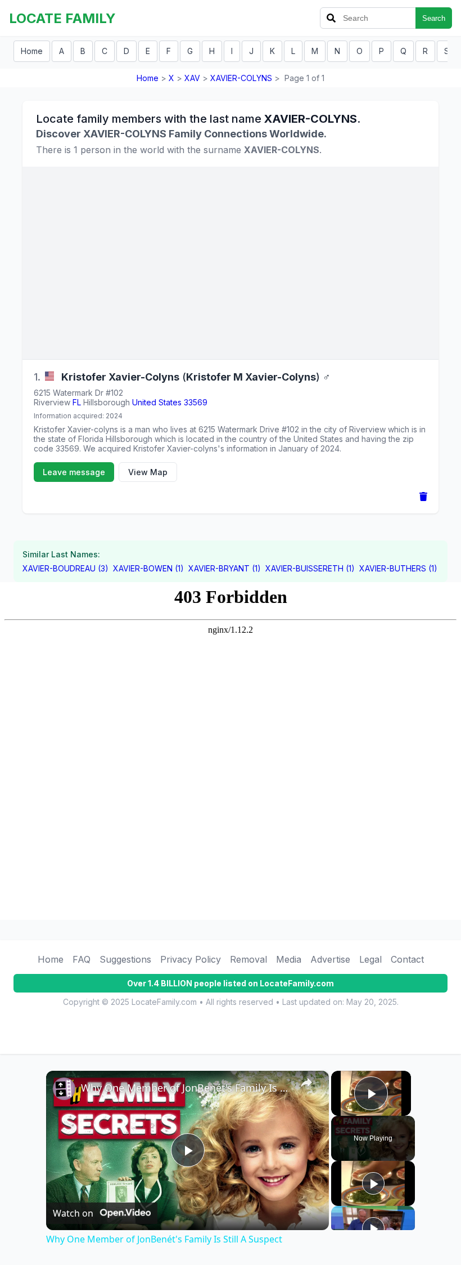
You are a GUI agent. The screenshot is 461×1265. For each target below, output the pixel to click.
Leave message (74, 472)
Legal (370, 959)
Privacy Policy (190, 959)
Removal (248, 959)
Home (32, 51)
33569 (195, 402)
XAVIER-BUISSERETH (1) (310, 568)
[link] (64, 1089)
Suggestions (125, 959)
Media (288, 959)
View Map (148, 472)
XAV (192, 78)
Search (433, 18)
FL (77, 402)
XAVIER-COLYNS (241, 78)
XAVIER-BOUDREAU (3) (65, 568)
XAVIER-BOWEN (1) (148, 568)
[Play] (373, 1183)
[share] (306, 1082)
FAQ (82, 959)
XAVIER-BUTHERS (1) (398, 568)
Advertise (330, 959)
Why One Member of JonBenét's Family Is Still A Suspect (186, 1087)
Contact (407, 959)
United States (157, 402)
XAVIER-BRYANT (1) (224, 568)
